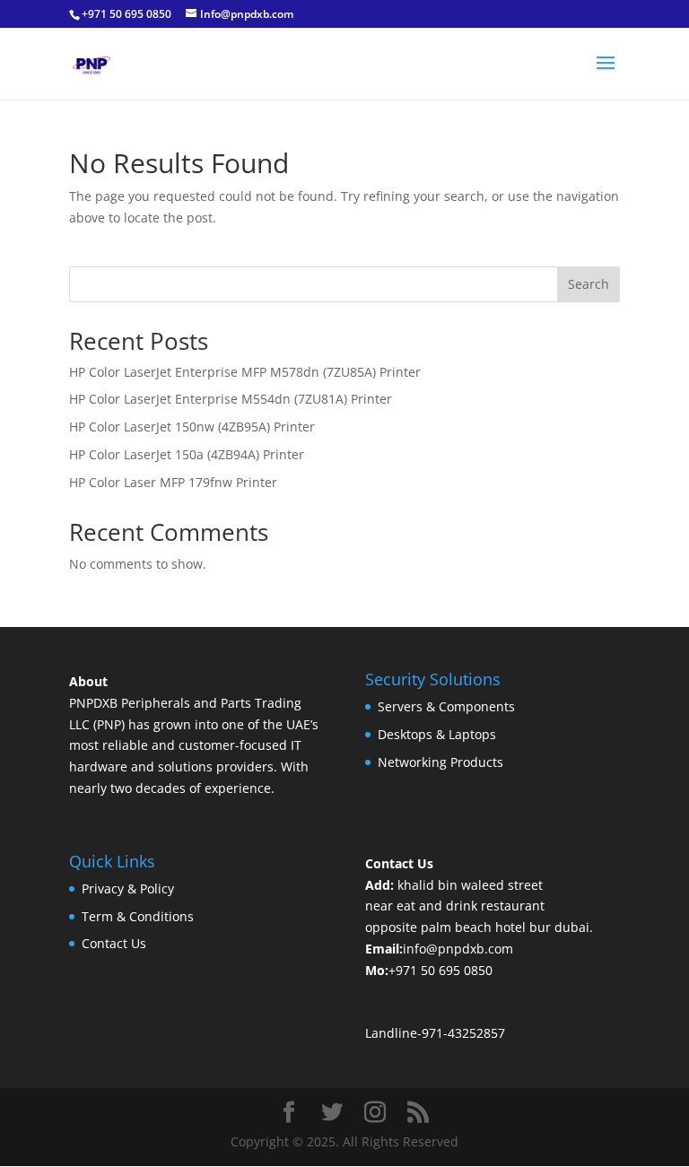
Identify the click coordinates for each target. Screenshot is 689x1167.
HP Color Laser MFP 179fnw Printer (173, 482)
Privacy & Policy (128, 888)
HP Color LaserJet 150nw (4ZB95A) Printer (192, 426)
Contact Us (114, 943)
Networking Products (440, 762)
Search (588, 283)
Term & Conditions (138, 916)
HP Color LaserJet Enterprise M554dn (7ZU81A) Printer (230, 398)
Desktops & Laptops (437, 734)
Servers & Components (446, 706)
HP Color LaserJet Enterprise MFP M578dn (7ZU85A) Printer (245, 371)
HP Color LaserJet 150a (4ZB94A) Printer (186, 454)
